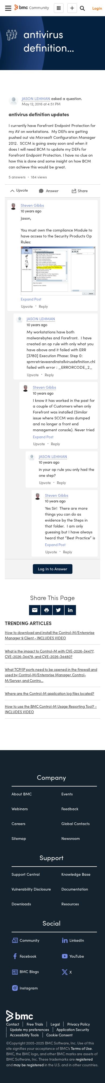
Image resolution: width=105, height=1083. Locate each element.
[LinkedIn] (70, 610)
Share (83, 190)
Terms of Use (81, 1048)
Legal (55, 1024)
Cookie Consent (59, 1034)
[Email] (34, 610)
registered (84, 1059)
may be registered (28, 1064)
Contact (12, 1024)
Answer (52, 190)
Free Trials (35, 1024)
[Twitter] (58, 610)
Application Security (73, 1029)
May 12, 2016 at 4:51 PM (41, 103)
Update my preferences (29, 1029)
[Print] (46, 610)
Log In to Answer (52, 568)
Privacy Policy (78, 1024)
